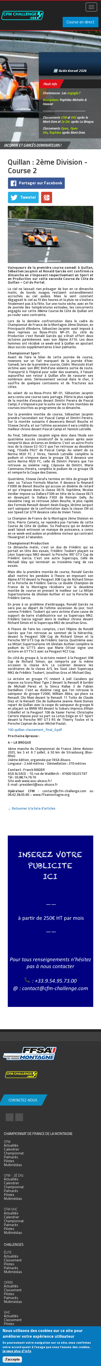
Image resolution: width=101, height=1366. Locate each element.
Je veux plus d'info (17, 1351)
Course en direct (81, 22)
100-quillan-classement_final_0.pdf (35, 729)
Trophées (55, 132)
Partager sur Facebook (40, 183)
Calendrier (11, 1149)
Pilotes (9, 1160)
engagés (72, 93)
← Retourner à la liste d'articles (31, 808)
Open (64, 128)
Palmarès (11, 1157)
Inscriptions (51, 99)
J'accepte (12, 1359)
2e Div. (65, 121)
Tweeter (28, 197)
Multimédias (13, 1164)
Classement (12, 1260)
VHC (73, 117)
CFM (64, 117)
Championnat (14, 1153)
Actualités (11, 1145)
